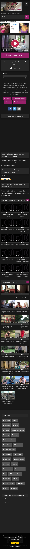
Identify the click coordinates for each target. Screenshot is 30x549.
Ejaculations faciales (20, 98)
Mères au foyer (20, 469)
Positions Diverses (9, 483)
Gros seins (7, 459)
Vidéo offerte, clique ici (16, 55)
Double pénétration (9, 439)
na (5, 473)
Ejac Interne (8, 444)
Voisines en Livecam (11, 501)
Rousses (21, 483)
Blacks (16, 425)
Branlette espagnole (19, 430)
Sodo (6, 488)
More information (15, 546)
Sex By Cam (8, 503)
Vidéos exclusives (20, 102)
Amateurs (7, 425)
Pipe (16, 478)
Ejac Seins (18, 444)
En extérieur (8, 454)
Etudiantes (19, 454)
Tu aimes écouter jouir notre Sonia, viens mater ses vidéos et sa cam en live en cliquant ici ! (14, 163)
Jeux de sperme (19, 459)
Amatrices (8, 499)
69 (15, 420)
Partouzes (7, 478)
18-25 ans (7, 420)
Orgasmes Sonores (16, 473)
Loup (15, 464)
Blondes (7, 430)
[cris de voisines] (12, 7)
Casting (7, 435)
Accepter (15, 543)
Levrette (7, 464)
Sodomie (8, 98)
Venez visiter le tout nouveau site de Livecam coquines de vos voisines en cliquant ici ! (15, 193)
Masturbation (8, 469)
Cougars (16, 435)
